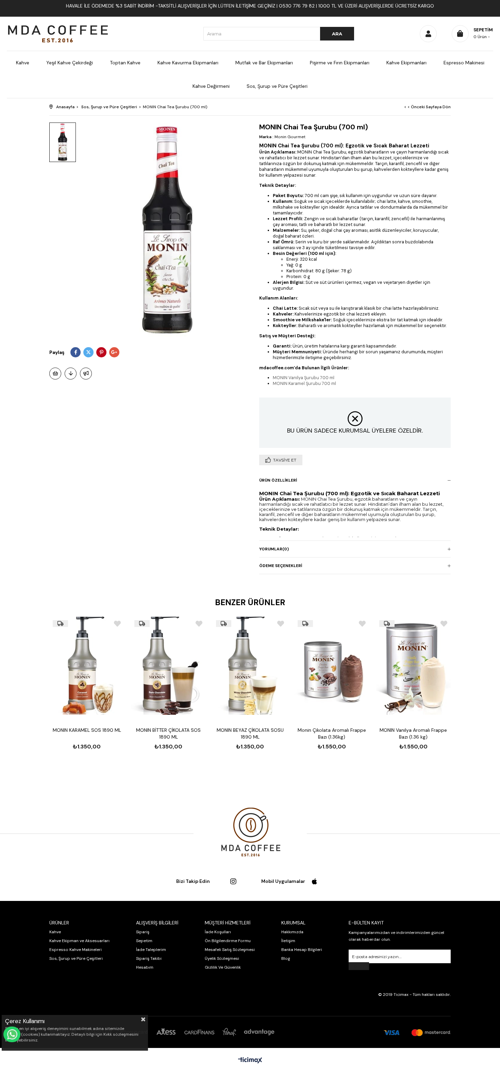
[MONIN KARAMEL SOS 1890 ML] (86, 666)
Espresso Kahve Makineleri (75, 949)
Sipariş (142, 932)
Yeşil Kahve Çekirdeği (69, 63)
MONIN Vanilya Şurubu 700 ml (303, 378)
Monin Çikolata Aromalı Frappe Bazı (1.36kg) (332, 733)
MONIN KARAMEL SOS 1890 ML (87, 730)
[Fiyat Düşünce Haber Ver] (71, 373)
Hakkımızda (292, 932)
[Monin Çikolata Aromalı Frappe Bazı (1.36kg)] (331, 666)
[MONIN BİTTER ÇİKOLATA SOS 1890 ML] (168, 666)
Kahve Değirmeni (211, 86)
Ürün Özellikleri (278, 480)
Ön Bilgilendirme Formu (228, 940)
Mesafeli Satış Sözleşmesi (230, 949)
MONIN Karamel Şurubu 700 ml (304, 383)
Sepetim (144, 940)
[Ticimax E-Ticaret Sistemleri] (250, 1060)
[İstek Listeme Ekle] (55, 373)
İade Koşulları (218, 932)
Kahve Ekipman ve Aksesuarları (79, 940)
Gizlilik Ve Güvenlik (223, 967)
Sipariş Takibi (149, 958)
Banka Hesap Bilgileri (301, 949)
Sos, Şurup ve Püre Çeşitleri (277, 86)
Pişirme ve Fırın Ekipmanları (339, 63)
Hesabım (144, 967)
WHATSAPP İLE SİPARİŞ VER (11, 1034)
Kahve (22, 63)
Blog (285, 958)
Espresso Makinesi (464, 63)
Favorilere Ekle (117, 623)
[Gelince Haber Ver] (86, 373)
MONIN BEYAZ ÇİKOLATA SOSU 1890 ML (250, 733)
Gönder (358, 966)
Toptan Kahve (125, 63)
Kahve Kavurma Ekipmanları (187, 63)
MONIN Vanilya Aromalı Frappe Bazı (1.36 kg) (413, 733)
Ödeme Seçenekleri (280, 565)
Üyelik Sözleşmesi (222, 958)
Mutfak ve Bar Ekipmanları (264, 63)
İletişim (288, 940)
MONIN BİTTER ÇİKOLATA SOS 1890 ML (168, 733)
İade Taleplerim (151, 949)
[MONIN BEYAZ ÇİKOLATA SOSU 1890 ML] (250, 666)
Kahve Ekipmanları (406, 63)
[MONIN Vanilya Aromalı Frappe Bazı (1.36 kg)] (413, 666)
